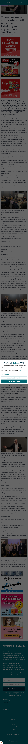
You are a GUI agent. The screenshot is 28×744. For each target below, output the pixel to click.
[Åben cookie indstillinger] (1, 742)
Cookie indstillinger (5, 374)
